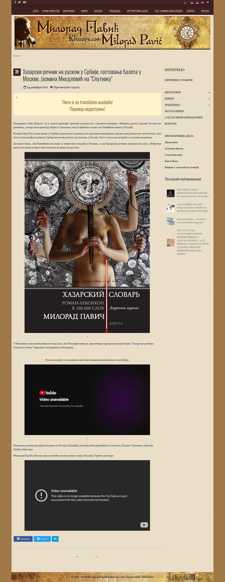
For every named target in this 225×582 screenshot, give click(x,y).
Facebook (25, 539)
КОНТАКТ (205, 11)
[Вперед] (96, 556)
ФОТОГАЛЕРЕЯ (174, 111)
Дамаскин (171, 142)
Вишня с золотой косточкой (182, 167)
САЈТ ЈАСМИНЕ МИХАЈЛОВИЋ (169, 11)
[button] (204, 93)
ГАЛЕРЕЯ (190, 11)
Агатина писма (174, 148)
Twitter (44, 539)
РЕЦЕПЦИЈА (114, 11)
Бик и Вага (171, 161)
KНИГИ (84, 11)
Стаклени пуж (173, 155)
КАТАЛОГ (98, 11)
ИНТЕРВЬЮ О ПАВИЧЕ (179, 80)
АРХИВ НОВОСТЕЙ (50, 11)
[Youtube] (24, 2)
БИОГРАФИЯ (69, 11)
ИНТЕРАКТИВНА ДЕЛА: (137, 11)
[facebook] (15, 2)
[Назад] (78, 556)
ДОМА (36, 11)
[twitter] (19, 2)
